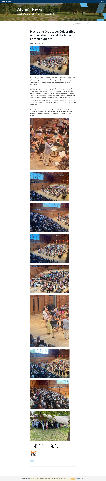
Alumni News (29, 9)
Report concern (81, 478)
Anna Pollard (33, 43)
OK (73, 479)
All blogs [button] (102, 1)
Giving (32, 460)
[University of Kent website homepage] (6, 1)
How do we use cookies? (61, 478)
